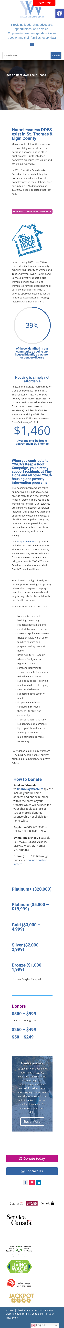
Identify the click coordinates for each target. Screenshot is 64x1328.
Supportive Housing (27, 541)
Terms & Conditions (32, 1313)
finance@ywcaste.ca (30, 789)
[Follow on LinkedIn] (38, 1182)
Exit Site (44, 3)
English (40, 1325)
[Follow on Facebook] (25, 1182)
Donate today (34, 1158)
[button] (59, 13)
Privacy (50, 1313)
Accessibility (13, 1313)
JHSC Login (12, 1317)
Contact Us (34, 1171)
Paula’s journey (32, 1063)
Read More (32, 1121)
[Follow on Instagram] (32, 1182)
